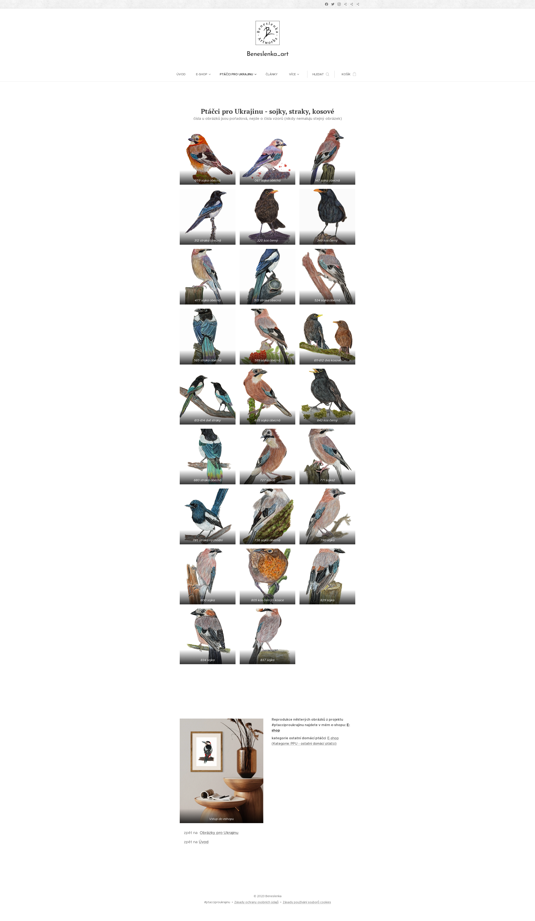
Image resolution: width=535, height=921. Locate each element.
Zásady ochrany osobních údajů (256, 902)
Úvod (204, 842)
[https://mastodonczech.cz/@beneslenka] (351, 4)
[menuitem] (184, 74)
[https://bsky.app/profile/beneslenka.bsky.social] (345, 4)
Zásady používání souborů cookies (307, 902)
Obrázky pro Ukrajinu (219, 832)
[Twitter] (332, 4)
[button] (320, 74)
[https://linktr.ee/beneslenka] (357, 4)
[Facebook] (326, 4)
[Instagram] (339, 4)
